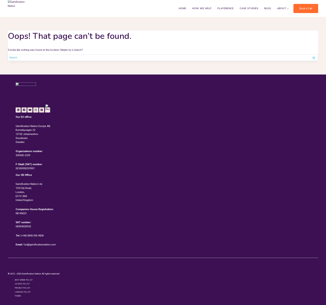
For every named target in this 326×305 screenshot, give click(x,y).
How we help (202, 8)
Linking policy (23, 292)
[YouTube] (29, 110)
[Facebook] (24, 110)
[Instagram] (35, 110)
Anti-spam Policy (24, 280)
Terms (18, 296)
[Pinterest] (41, 110)
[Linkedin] (18, 110)
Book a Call (306, 8)
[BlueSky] (47, 110)
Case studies (249, 8)
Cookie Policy (22, 284)
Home (182, 8)
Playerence (226, 8)
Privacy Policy (22, 288)
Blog (267, 8)
